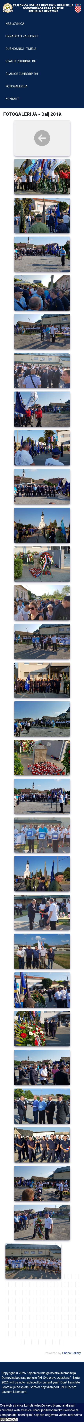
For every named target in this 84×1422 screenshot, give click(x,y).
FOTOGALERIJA (16, 86)
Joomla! (7, 1387)
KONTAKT (12, 99)
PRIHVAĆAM (9, 1419)
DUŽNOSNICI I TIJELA (20, 49)
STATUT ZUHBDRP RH (20, 61)
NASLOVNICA (14, 24)
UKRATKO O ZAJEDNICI (21, 36)
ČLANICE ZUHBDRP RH (21, 74)
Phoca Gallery (71, 1353)
